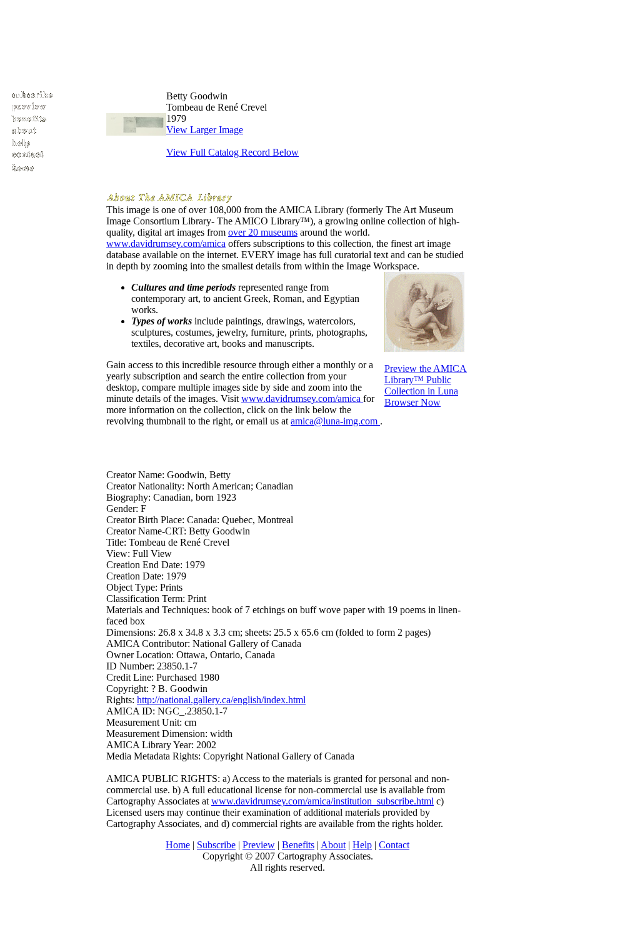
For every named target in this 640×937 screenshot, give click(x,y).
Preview (258, 844)
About (333, 844)
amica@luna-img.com (335, 421)
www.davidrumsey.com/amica (166, 243)
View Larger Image (204, 129)
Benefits (298, 844)
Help (362, 844)
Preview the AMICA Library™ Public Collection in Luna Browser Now (425, 385)
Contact (394, 844)
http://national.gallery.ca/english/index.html (221, 699)
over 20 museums (263, 232)
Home (178, 844)
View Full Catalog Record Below (232, 152)
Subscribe (216, 844)
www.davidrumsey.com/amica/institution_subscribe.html (322, 801)
